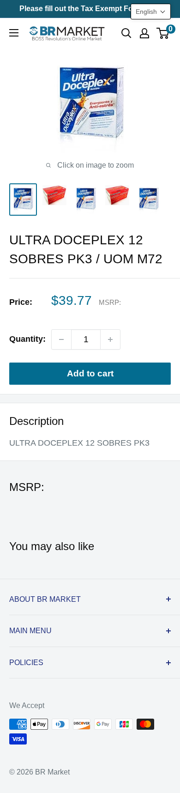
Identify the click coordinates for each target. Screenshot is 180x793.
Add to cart (90, 373)
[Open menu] (13, 32)
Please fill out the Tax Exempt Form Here (90, 8)
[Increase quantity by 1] (110, 339)
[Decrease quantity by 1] (61, 339)
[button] (150, 11)
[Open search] (126, 33)
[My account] (144, 33)
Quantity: (27, 339)
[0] (163, 33)
